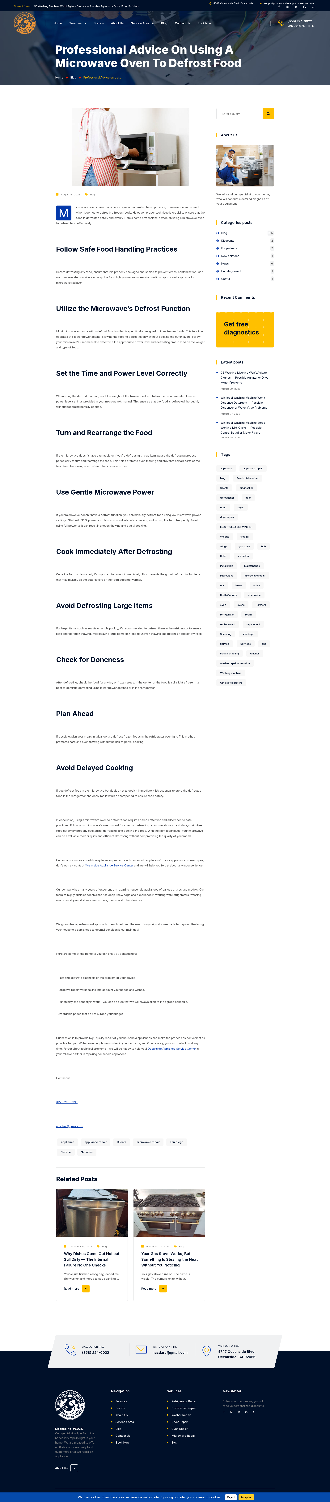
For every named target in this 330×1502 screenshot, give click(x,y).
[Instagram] (289, 8)
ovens (241, 604)
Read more (71, 1288)
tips (264, 643)
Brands (99, 23)
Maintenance (252, 565)
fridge (223, 546)
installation (226, 565)
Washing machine (230, 672)
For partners (229, 248)
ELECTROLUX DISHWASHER (236, 526)
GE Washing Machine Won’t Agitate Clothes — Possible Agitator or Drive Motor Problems (87, 6)
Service (66, 1152)
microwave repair (148, 1142)
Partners (261, 604)
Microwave (226, 575)
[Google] (306, 8)
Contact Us (182, 23)
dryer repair (227, 517)
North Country (228, 595)
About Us (117, 23)
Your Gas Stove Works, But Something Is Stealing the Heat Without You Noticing (169, 1259)
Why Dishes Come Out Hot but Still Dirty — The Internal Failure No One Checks (91, 1259)
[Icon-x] (297, 8)
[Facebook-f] (280, 8)
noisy (256, 585)
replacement (227, 624)
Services (75, 23)
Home (58, 23)
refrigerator (227, 614)
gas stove (244, 546)
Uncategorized (231, 271)
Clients (121, 1142)
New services (230, 256)
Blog (164, 23)
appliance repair (96, 1142)
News (225, 263)
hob (263, 546)
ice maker (243, 556)
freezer (244, 536)
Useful (225, 279)
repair (248, 614)
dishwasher (227, 497)
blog (222, 478)
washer (254, 653)
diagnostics (246, 487)
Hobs (223, 556)
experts (224, 536)
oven (223, 604)
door (248, 497)
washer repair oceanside (235, 663)
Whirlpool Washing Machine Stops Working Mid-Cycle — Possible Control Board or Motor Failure (243, 427)
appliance (67, 1142)
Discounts (227, 240)
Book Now (204, 23)
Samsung (225, 634)
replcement (253, 624)
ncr (222, 585)
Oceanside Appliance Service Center (109, 865)
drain (223, 507)
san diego (176, 1142)
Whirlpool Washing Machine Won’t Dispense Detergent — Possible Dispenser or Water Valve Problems (244, 402)
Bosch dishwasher (248, 478)
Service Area (140, 23)
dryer (241, 507)
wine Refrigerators (231, 682)
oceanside (254, 595)
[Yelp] (315, 8)
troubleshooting (229, 653)
